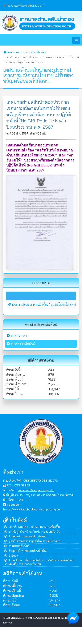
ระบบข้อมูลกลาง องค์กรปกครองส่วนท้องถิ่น (34, 526)
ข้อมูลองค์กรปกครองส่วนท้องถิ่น (27, 536)
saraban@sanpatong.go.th (36, 490)
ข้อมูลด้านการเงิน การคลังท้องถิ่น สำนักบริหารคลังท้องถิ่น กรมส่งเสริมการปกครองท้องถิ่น (39, 562)
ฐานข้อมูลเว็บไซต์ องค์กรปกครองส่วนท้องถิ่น (34, 531)
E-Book (13, 555)
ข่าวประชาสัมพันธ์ (34, 52)
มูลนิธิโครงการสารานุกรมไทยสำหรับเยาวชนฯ (35, 541)
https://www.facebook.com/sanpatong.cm (32, 509)
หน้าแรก (13, 52)
